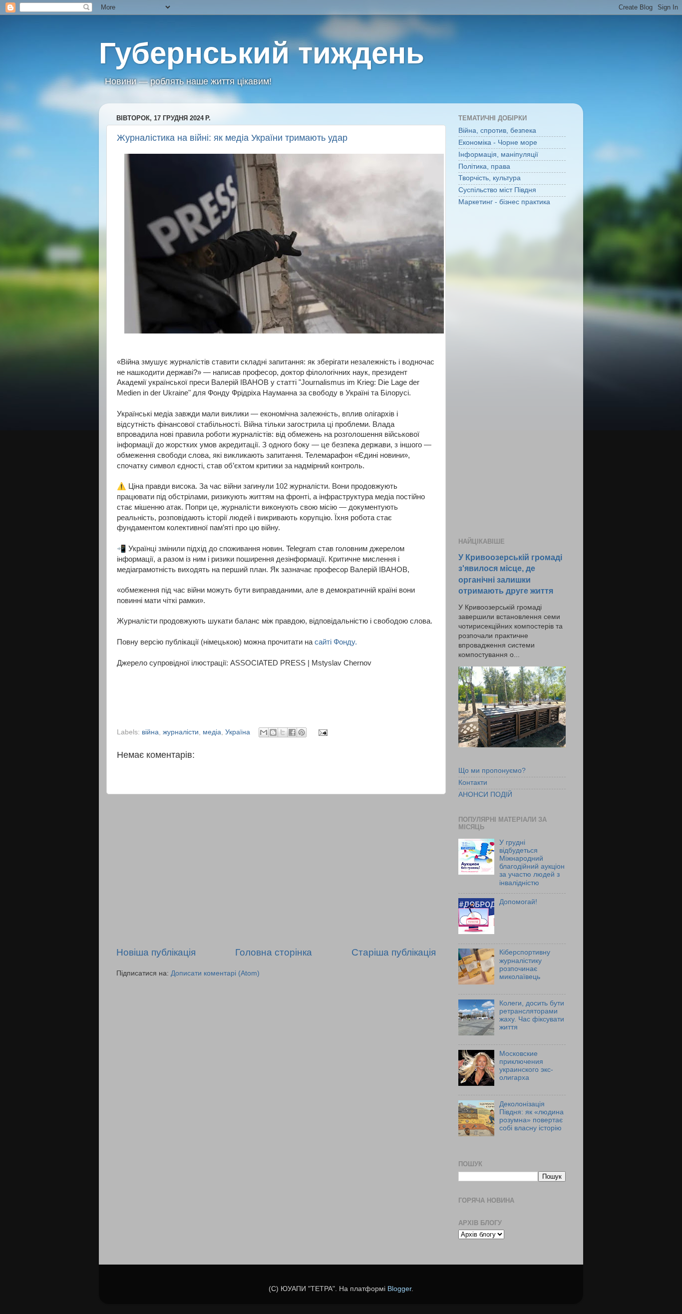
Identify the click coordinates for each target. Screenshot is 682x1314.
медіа (212, 732)
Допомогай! (518, 902)
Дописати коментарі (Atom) (215, 973)
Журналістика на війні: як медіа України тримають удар (232, 138)
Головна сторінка (273, 952)
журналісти (181, 732)
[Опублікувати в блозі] (273, 732)
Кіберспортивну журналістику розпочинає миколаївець (524, 965)
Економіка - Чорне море (497, 142)
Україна (237, 732)
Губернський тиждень (261, 53)
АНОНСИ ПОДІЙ (485, 794)
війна (150, 732)
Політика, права (484, 166)
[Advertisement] (276, 870)
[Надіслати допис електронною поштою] (321, 732)
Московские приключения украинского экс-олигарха (526, 1066)
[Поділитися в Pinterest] (302, 732)
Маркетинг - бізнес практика (504, 202)
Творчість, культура (489, 178)
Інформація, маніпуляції (498, 154)
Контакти (472, 782)
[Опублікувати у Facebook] (292, 732)
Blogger (399, 1289)
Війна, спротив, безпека (497, 130)
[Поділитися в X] (283, 732)
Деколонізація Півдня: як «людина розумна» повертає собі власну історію (531, 1116)
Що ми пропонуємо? (492, 770)
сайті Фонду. (335, 642)
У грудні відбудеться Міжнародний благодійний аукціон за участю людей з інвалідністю (532, 863)
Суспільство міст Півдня (497, 190)
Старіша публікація (393, 952)
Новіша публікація (156, 952)
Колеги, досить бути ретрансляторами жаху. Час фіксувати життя (531, 1015)
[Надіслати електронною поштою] (264, 732)
